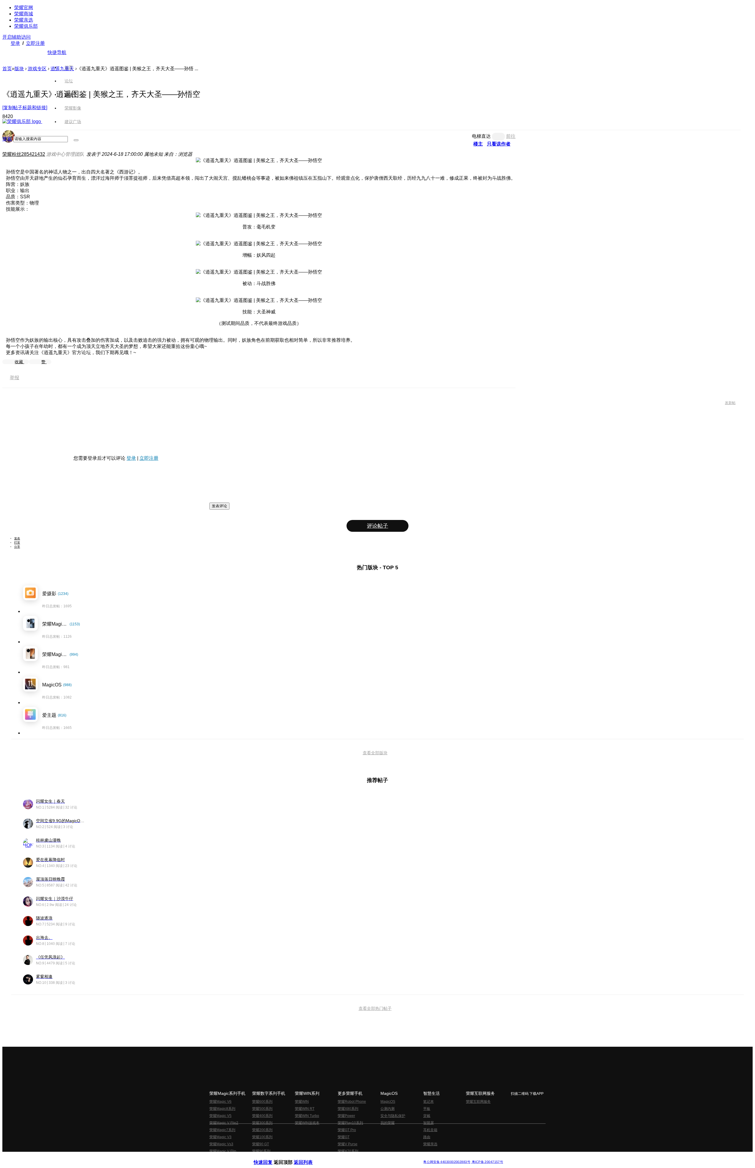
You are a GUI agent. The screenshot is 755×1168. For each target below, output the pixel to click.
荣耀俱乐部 (26, 26)
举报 (14, 377)
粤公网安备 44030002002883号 (446, 1162)
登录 (15, 43)
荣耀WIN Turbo (307, 1116)
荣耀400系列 (262, 1116)
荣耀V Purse (347, 1144)
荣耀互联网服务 (478, 1102)
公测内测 (387, 1109)
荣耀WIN (302, 1102)
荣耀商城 (23, 13)
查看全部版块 (375, 752)
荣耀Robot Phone (352, 1102)
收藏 (19, 361)
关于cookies (341, 1157)
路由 (426, 1137)
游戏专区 (37, 68)
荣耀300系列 (262, 1123)
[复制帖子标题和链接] (24, 107)
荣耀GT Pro (347, 1130)
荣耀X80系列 (348, 1109)
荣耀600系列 (262, 1102)
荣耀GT (343, 1137)
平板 (426, 1109)
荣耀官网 (23, 7)
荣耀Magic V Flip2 (223, 1123)
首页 (69, 67)
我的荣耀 (387, 1123)
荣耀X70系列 (348, 1151)
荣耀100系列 (262, 1137)
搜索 (7, 138)
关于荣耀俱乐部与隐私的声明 (308, 1157)
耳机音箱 (430, 1130)
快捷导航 (56, 52)
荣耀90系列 (261, 1151)
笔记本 (428, 1102)
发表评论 (219, 506)
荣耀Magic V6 (220, 1102)
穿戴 (426, 1116)
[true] (76, 140)
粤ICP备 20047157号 (487, 1162)
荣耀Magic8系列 (222, 1109)
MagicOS (387, 1102)
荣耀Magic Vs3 (221, 1144)
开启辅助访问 (16, 37)
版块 (19, 68)
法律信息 (358, 1157)
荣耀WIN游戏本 (307, 1123)
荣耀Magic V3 (220, 1137)
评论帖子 (377, 526)
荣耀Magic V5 (220, 1116)
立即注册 (35, 43)
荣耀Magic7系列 (222, 1130)
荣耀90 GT (260, 1144)
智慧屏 (428, 1123)
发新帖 (730, 403)
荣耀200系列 (262, 1130)
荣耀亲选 (23, 19)
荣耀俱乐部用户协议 (269, 1157)
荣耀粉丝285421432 (23, 154)
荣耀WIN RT (304, 1109)
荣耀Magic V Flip (222, 1151)
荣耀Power (346, 1116)
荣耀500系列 (262, 1109)
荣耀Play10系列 (350, 1123)
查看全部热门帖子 (375, 1008)
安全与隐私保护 (392, 1116)
